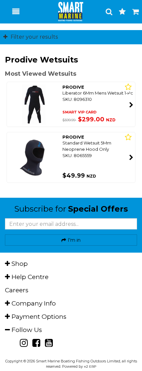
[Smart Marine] (67, 11)
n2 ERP (90, 366)
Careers (16, 290)
